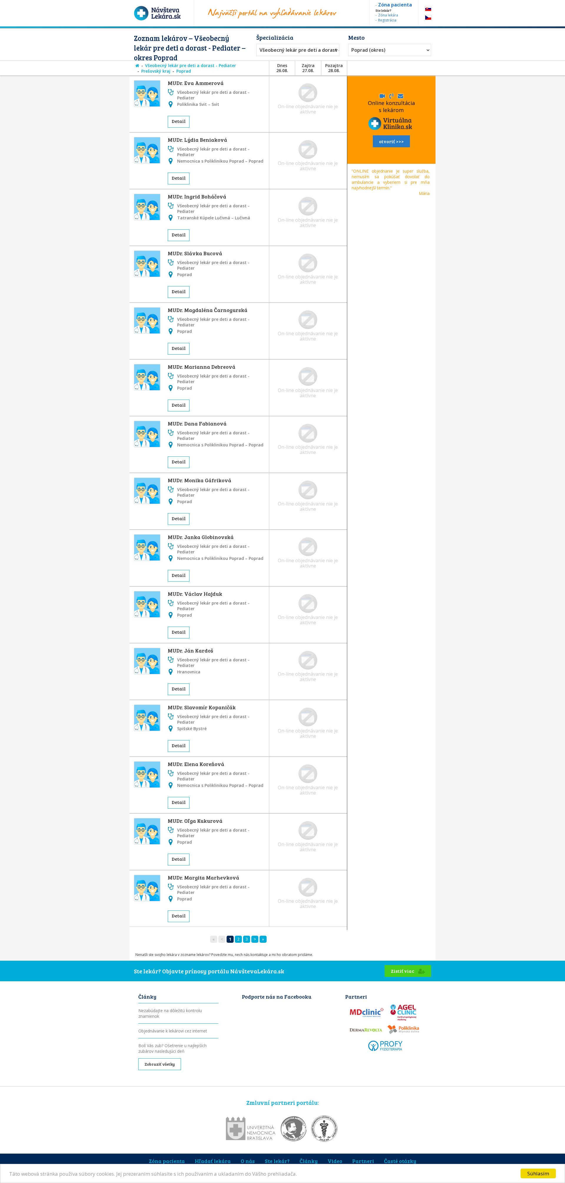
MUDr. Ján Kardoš (190, 650)
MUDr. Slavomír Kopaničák (202, 707)
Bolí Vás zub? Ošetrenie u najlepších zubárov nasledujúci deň (172, 1048)
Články (309, 1160)
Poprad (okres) (368, 50)
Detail (179, 121)
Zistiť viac (403, 971)
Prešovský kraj (155, 71)
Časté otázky (400, 1160)
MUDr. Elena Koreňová (196, 763)
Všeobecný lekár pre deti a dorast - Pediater (296, 50)
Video (335, 1160)
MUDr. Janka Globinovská (201, 536)
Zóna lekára (388, 15)
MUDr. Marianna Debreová (201, 366)
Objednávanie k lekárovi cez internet (172, 1031)
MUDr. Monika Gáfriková (199, 480)
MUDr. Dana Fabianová (197, 423)
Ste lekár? (277, 1160)
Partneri (363, 1160)
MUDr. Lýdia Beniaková (197, 139)
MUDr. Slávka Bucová (195, 253)
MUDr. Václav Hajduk (195, 593)
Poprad (183, 71)
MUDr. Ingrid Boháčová (197, 196)
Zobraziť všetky (159, 1064)
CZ (428, 17)
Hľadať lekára (213, 1160)
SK (428, 8)
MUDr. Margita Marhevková (203, 877)
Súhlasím (538, 1173)
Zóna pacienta (167, 1160)
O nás (248, 1160)
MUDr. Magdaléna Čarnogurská (207, 309)
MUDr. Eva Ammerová (196, 82)
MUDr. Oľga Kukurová (195, 820)
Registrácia (387, 20)
